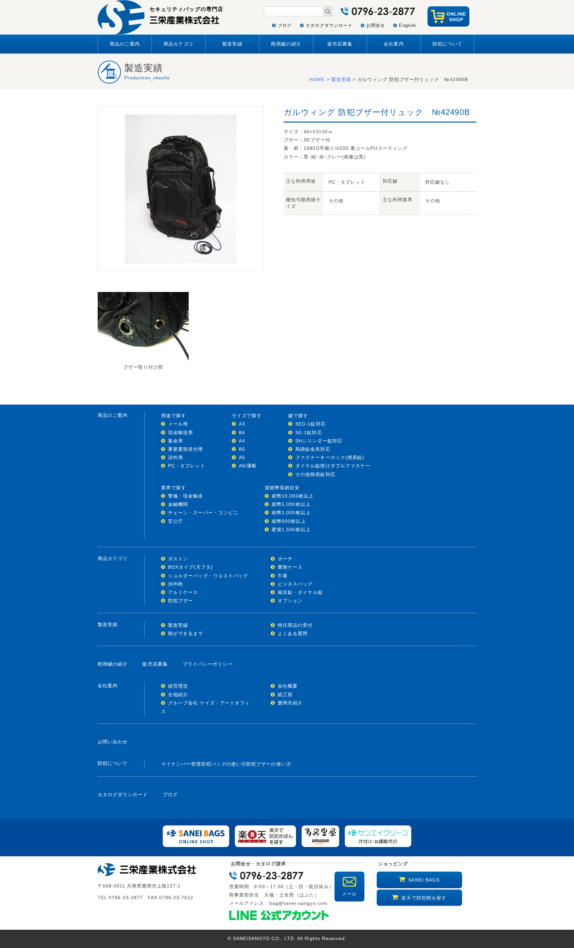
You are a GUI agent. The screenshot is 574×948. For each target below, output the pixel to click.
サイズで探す (247, 415)
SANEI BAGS (423, 880)
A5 (242, 457)
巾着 (283, 575)
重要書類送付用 (185, 449)
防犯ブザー (180, 600)
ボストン (178, 558)
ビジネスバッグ (295, 584)
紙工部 (285, 694)
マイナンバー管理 (181, 764)
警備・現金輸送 (185, 496)
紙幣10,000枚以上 (293, 496)
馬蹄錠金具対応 (312, 449)
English (407, 25)
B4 (242, 432)
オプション (290, 600)
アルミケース (183, 592)
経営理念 (178, 686)
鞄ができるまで (185, 633)
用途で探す (173, 415)
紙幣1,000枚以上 (291, 512)
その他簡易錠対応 (315, 474)
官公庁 (175, 521)
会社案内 (394, 44)
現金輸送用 (180, 432)
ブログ (285, 25)
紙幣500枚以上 (289, 521)
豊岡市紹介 (290, 703)
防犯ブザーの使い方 (268, 764)
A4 (242, 440)
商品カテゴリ (178, 44)
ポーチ (285, 558)
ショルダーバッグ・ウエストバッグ (208, 575)
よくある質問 (293, 633)
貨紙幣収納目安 (282, 487)
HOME (317, 79)
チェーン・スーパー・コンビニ (203, 512)
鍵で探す (298, 415)
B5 (242, 449)
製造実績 (232, 44)
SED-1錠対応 (310, 424)
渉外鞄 (175, 584)
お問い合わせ (113, 741)
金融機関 (178, 504)
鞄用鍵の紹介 (286, 44)
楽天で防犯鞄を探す (423, 898)
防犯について (447, 44)
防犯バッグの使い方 (223, 764)
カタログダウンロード (329, 25)
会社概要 (288, 686)
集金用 (175, 440)
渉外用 (175, 457)
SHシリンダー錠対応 (318, 440)
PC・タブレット (186, 465)
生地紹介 (178, 694)
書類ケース (290, 567)
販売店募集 (340, 44)
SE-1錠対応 (308, 432)
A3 (242, 424)
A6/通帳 (248, 465)
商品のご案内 (125, 44)
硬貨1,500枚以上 (291, 529)
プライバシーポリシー (208, 664)
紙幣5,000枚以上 (291, 504)
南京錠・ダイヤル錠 (300, 592)
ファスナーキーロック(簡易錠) (329, 457)
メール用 (178, 424)
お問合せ (375, 25)
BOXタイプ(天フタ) (190, 567)
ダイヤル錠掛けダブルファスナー (332, 465)
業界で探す (173, 487)
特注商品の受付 (295, 625)
